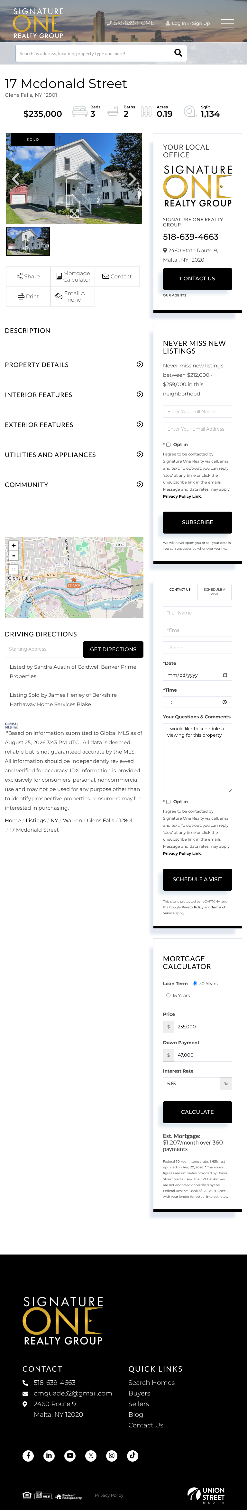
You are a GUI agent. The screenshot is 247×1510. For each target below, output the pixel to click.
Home (13, 821)
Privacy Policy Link (182, 496)
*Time (170, 690)
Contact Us (197, 279)
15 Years (181, 995)
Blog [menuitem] (135, 1415)
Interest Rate (178, 1071)
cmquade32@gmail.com (73, 1393)
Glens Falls (100, 821)
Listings (36, 821)
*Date (169, 663)
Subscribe (197, 522)
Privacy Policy (193, 907)
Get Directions (113, 649)
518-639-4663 (191, 237)
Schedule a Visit (214, 591)
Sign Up (201, 23)
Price (169, 1014)
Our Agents (175, 295)
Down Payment (181, 1042)
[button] (178, 53)
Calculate (197, 1112)
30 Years (208, 983)
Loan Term (175, 983)
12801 (126, 821)
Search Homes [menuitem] (151, 1383)
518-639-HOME (133, 23)
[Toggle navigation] (227, 23)
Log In (178, 23)
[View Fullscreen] (13, 570)
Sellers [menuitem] (138, 1404)
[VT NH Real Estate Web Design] (206, 1495)
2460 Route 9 (58, 1409)
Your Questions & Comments (197, 717)
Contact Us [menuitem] (145, 1425)
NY (54, 821)
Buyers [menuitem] (139, 1393)
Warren (72, 821)
